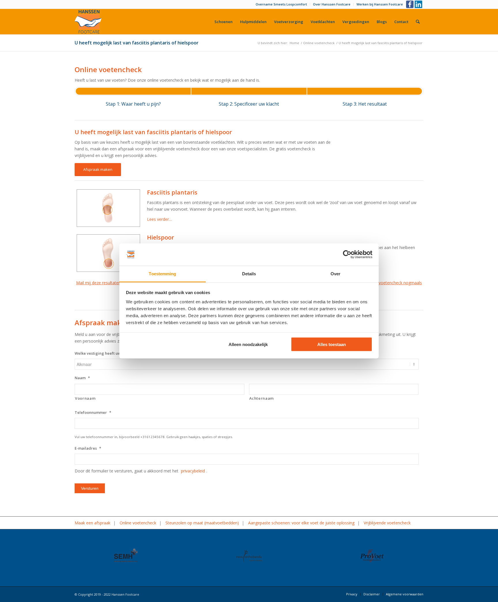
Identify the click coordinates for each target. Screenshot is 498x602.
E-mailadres (88, 448)
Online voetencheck (138, 523)
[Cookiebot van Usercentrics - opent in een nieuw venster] (347, 254)
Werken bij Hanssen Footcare (379, 4)
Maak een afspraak (92, 523)
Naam (82, 377)
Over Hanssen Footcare (331, 4)
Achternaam (261, 398)
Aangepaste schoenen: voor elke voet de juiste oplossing (301, 523)
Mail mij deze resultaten (98, 282)
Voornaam (85, 398)
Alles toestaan (331, 344)
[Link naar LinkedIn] (419, 4)
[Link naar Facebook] (410, 4)
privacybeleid (193, 471)
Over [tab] (335, 273)
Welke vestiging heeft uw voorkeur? (110, 353)
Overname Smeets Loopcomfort (281, 4)
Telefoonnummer (93, 412)
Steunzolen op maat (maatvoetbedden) (202, 523)
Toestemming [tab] (162, 273)
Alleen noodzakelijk (248, 344)
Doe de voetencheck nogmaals (393, 282)
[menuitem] (281, 4)
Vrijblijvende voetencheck (387, 523)
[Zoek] (417, 21)
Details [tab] (249, 273)
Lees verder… (159, 219)
